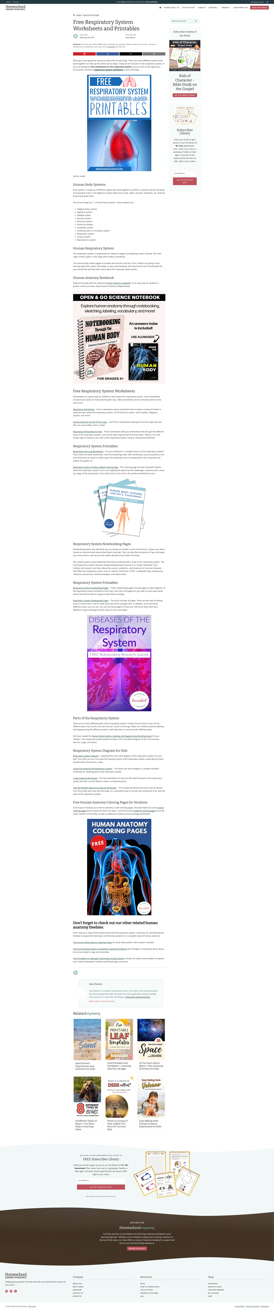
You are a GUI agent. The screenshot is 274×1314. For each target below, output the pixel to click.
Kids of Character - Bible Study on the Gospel (185, 82)
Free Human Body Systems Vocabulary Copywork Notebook (100, 949)
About (8, 2)
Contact (16, 2)
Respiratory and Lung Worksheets (88, 451)
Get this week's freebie (184, 95)
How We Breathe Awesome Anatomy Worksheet (95, 788)
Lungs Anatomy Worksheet (85, 778)
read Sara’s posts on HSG (102, 1001)
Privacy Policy (239, 1306)
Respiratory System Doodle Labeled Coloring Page (95, 467)
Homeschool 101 (171, 8)
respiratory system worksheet (108, 69)
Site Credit (32, 1306)
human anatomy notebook (118, 283)
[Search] (196, 21)
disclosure (111, 47)
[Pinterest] (84, 53)
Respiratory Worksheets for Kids (87, 431)
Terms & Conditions (253, 1306)
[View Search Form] (267, 1)
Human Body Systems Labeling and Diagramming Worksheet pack (122, 736)
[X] (131, 53)
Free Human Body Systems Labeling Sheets (92, 942)
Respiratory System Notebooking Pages (91, 588)
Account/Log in (257, 2)
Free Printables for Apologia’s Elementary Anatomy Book (98, 958)
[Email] (154, 53)
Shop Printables (259, 8)
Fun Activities (188, 8)
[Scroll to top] (267, 1308)
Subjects (202, 8)
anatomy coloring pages (144, 810)
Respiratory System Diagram (86, 756)
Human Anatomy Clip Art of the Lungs (90, 422)
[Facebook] (107, 53)
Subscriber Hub (241, 8)
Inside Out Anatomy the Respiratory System (92, 768)
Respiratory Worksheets (84, 409)
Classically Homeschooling (138, 997)
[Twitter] (15, 1291)
